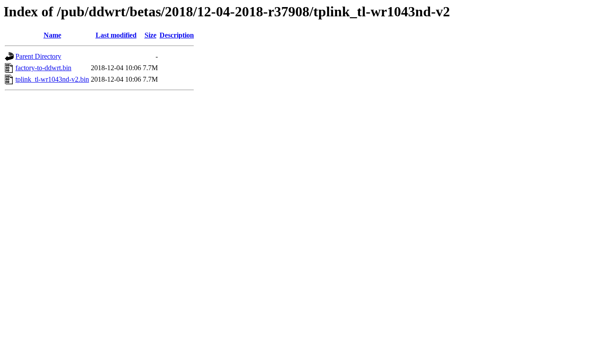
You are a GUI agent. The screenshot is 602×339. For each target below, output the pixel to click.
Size (150, 35)
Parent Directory (38, 56)
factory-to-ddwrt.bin (43, 68)
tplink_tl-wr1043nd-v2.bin (52, 79)
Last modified (116, 35)
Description (177, 35)
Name (52, 35)
